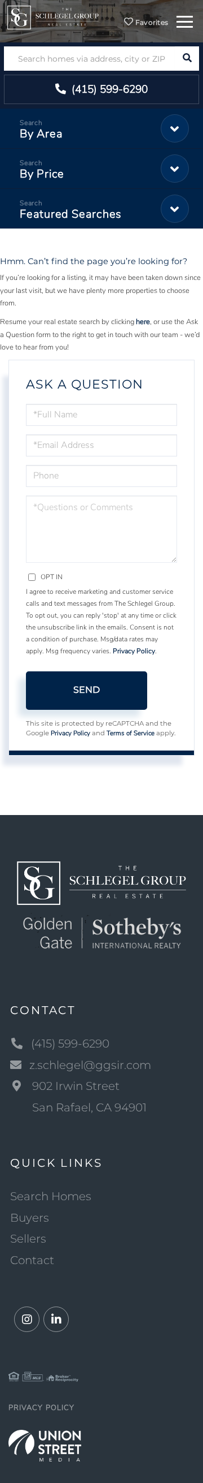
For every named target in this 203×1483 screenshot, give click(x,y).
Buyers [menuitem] (29, 1218)
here (143, 322)
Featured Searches (71, 214)
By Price (42, 174)
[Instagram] (27, 1320)
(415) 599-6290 (108, 89)
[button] (187, 58)
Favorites (150, 22)
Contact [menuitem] (32, 1260)
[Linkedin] (56, 1320)
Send (86, 689)
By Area (41, 133)
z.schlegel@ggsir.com (90, 1065)
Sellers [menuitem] (28, 1238)
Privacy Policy (134, 651)
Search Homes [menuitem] (50, 1196)
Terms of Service (131, 733)
